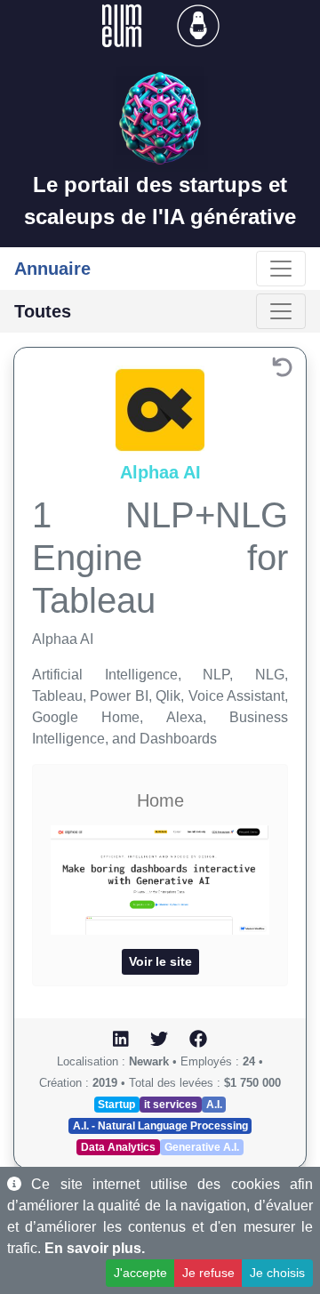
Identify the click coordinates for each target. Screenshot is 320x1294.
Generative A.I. (201, 1147)
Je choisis (277, 1273)
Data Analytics (118, 1147)
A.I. (214, 1104)
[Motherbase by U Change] (198, 24)
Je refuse (208, 1273)
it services (170, 1104)
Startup (116, 1104)
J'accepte (140, 1273)
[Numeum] (123, 24)
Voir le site (160, 961)
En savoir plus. (94, 1248)
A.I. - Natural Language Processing (160, 1126)
